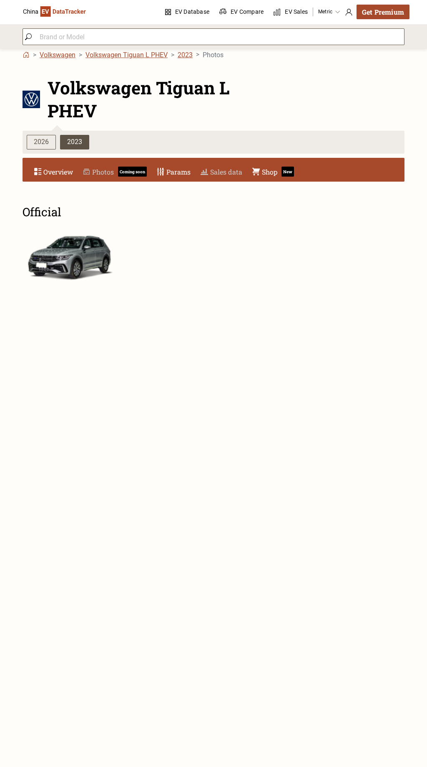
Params (178, 171)
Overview (58, 171)
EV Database (192, 11)
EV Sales (296, 11)
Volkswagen (57, 55)
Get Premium (383, 12)
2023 (185, 55)
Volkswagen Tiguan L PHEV (126, 55)
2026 (41, 142)
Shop (277, 171)
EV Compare (247, 11)
